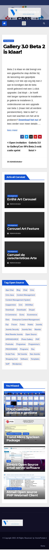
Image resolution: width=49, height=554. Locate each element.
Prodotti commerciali (14, 488)
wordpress (16, 364)
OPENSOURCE (12, 339)
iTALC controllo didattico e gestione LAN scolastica (22, 413)
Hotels (30, 324)
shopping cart (12, 359)
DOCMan (29, 305)
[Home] (4, 23)
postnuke (9, 344)
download (10, 310)
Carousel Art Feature (23, 229)
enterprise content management (25, 320)
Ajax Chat (10, 290)
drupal (31, 310)
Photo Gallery (27, 339)
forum (14, 324)
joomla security (12, 329)
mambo (38, 329)
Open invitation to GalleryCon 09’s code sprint (17, 146)
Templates (35, 359)
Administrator (16, 162)
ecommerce (32, 315)
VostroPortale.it (41, 538)
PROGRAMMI (11, 349)
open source (31, 334)
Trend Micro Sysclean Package (23, 438)
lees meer (12, 130)
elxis (7, 320)
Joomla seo (27, 329)
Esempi (26, 433)
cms (32, 290)
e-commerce (11, 315)
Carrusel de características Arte (22, 256)
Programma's (34, 344)
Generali (10, 406)
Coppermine (11, 305)
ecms (22, 315)
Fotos (22, 324)
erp (7, 324)
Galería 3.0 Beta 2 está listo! (35, 146)
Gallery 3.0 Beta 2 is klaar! (24, 49)
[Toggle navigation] (24, 23)
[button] (44, 23)
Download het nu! (28, 120)
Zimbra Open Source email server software (23, 466)
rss (32, 349)
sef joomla (22, 354)
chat (25, 290)
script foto (10, 354)
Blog (18, 290)
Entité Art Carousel (21, 199)
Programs (24, 349)
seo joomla (35, 354)
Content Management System (18, 300)
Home (43, 546)
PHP (37, 339)
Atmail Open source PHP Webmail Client (22, 493)
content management (26, 295)
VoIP (7, 364)
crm (20, 305)
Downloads (21, 310)
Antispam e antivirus (14, 433)
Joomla (39, 324)
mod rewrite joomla (14, 334)
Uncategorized (8, 40)
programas (20, 344)
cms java (10, 295)
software (24, 359)
